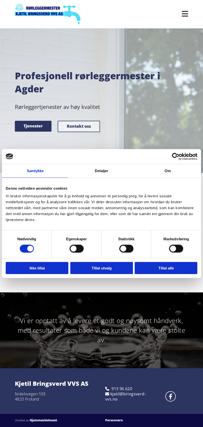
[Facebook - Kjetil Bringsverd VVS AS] (170, 396)
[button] (33, 126)
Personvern (114, 420)
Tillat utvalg (102, 268)
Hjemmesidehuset (43, 420)
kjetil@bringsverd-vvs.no (125, 396)
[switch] (77, 248)
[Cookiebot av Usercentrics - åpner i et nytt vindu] (175, 156)
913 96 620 (121, 388)
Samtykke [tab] (35, 170)
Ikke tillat (37, 268)
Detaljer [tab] (101, 170)
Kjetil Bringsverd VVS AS (51, 383)
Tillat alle (166, 268)
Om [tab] (168, 170)
